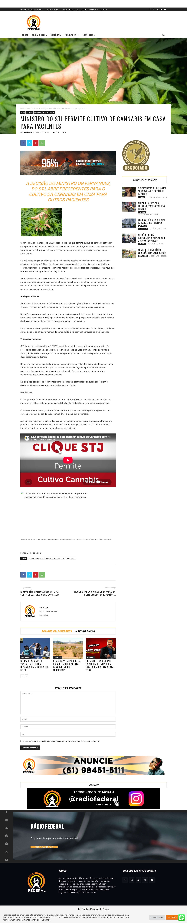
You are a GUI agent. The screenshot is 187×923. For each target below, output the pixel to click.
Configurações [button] (157, 917)
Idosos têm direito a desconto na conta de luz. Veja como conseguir (39, 593)
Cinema (141, 197)
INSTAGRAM (93, 785)
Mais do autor (85, 631)
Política (45, 112)
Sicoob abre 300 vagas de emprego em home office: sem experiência (95, 593)
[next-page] (26, 676)
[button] (163, 34)
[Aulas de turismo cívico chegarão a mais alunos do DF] (129, 253)
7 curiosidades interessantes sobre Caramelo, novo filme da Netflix (152, 191)
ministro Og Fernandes (55, 558)
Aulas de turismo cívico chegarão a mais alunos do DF (152, 251)
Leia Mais (46, 920)
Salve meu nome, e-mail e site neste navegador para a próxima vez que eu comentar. (61, 741)
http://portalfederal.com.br (49, 611)
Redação (28, 132)
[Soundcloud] (6, 828)
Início (22, 108)
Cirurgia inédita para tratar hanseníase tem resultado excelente (151, 222)
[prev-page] (22, 676)
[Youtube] (165, 9)
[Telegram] (6, 844)
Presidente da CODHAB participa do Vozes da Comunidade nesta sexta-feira (100, 665)
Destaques (37, 112)
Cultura (29, 112)
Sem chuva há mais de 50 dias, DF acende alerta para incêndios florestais (67, 665)
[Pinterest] (35, 143)
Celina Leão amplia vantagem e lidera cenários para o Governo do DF (34, 665)
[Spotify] (6, 836)
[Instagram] (153, 9)
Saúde (52, 112)
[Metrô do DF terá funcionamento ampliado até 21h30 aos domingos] (129, 238)
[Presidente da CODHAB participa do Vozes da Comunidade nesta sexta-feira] (101, 648)
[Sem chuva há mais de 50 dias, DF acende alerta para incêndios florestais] (68, 648)
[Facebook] (149, 9)
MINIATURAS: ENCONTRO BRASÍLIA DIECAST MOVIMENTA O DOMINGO (152, 206)
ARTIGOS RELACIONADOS (56, 631)
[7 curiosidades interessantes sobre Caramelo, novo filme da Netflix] (129, 192)
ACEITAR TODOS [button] (175, 917)
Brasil (29, 108)
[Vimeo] (161, 9)
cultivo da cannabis (36, 558)
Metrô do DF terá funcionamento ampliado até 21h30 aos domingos (151, 237)
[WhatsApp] (42, 143)
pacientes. (71, 558)
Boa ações (143, 256)
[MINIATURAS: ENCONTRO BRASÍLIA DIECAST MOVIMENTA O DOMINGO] (129, 207)
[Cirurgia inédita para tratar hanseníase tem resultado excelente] (129, 223)
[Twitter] (157, 9)
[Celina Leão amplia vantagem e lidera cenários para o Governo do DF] (35, 648)
